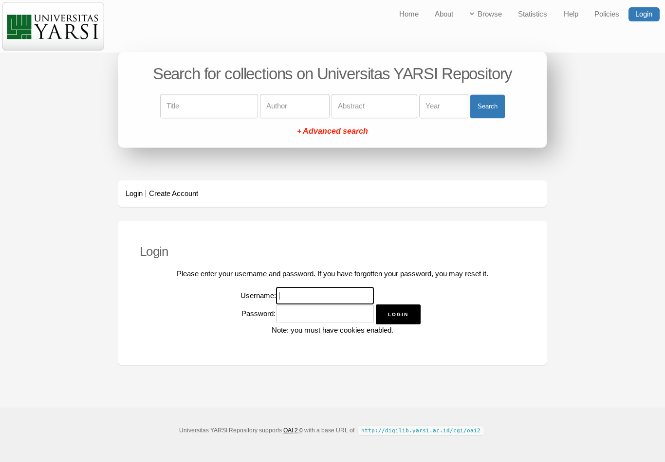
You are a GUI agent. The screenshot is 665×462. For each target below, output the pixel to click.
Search (488, 106)
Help (571, 14)
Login (643, 14)
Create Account (173, 193)
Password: (258, 314)
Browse (490, 14)
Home (409, 14)
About (444, 14)
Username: (258, 296)
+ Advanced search (332, 131)
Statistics (532, 14)
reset (473, 274)
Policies (606, 14)
